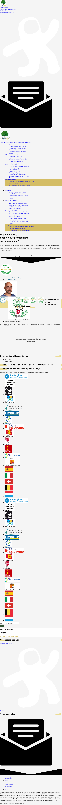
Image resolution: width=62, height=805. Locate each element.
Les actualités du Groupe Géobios (17, 148)
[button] (31, 188)
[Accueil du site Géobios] (3, 5)
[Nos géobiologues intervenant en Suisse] (9, 484)
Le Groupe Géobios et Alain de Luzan (18, 146)
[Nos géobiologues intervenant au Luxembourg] (9, 496)
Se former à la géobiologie (11, 164)
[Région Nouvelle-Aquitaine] (18, 317)
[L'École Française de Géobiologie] (5, 139)
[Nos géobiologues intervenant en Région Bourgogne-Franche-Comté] (10, 386)
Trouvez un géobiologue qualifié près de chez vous (21, 181)
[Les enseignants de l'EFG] (3, 302)
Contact (11, 153)
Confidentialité (8, 778)
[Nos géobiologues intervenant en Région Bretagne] (8, 394)
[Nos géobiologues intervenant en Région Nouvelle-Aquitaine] (7, 444)
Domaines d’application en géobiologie (18, 159)
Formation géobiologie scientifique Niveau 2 (19, 168)
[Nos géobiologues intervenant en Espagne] (9, 471)
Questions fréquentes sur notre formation (19, 176)
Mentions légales (9, 777)
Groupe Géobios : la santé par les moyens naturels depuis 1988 (8, 9)
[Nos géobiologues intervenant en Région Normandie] (9, 436)
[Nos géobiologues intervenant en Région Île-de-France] (14, 428)
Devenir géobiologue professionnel (17, 172)
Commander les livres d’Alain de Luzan (18, 150)
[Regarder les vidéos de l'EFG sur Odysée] (31, 78)
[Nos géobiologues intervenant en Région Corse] (13, 410)
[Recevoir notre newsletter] (26, 129)
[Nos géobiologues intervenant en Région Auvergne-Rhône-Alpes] (16, 378)
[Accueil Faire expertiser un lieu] (6, 275)
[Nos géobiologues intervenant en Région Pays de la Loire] (12, 457)
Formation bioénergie (14, 169)
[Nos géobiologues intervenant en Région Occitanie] (8, 452)
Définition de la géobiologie (15, 156)
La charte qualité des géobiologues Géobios (20, 185)
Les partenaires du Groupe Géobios (17, 151)
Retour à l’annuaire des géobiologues (13, 277)
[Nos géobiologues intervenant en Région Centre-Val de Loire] (10, 402)
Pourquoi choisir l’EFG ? (14, 171)
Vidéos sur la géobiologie (15, 163)
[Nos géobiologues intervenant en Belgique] (9, 490)
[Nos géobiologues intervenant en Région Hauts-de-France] (8, 423)
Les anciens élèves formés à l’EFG (17, 174)
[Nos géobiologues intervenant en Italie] (9, 477)
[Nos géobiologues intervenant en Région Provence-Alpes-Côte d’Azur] (12, 465)
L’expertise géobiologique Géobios (17, 183)
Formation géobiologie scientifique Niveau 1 (19, 166)
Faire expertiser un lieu (10, 179)
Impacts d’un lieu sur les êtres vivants (18, 158)
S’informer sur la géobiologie (11, 154)
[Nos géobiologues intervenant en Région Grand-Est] (12, 415)
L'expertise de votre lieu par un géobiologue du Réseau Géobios (16, 142)
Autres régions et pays (10, 279)
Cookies (6, 780)
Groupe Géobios (8, 145)
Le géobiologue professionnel (16, 161)
